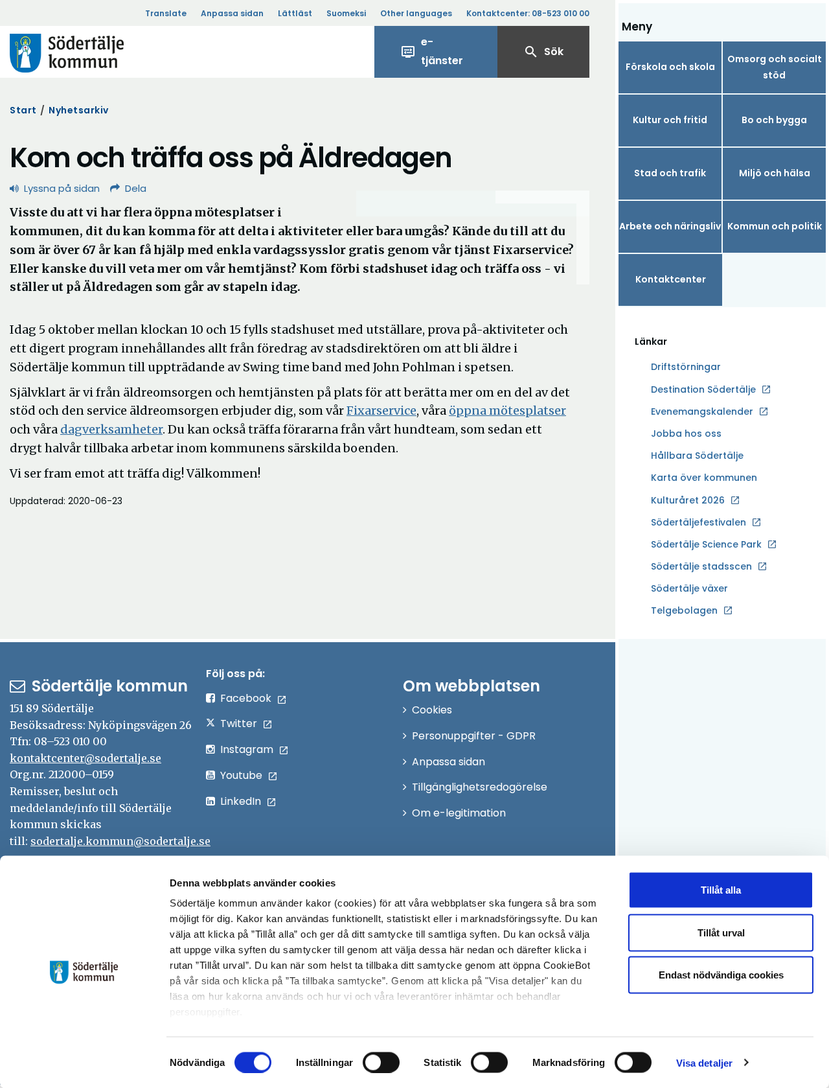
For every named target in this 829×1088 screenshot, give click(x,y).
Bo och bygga (774, 119)
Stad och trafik (670, 173)
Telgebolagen (684, 611)
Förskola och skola (670, 66)
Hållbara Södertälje (697, 455)
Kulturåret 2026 (688, 500)
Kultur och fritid (670, 119)
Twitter (238, 723)
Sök (543, 52)
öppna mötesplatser (507, 410)
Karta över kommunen (704, 477)
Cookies (432, 709)
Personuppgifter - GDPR (474, 735)
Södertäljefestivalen (698, 522)
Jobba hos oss (686, 434)
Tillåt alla (721, 890)
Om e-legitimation (459, 812)
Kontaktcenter (670, 279)
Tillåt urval (721, 932)
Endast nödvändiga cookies (721, 974)
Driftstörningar (686, 366)
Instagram (246, 749)
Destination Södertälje (703, 390)
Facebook (245, 698)
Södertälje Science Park (706, 545)
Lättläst (295, 13)
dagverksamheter (111, 429)
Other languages (416, 13)
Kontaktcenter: (527, 13)
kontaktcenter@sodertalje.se (85, 758)
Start (23, 110)
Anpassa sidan (232, 13)
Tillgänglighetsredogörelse (479, 787)
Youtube (241, 775)
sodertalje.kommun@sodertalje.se (120, 841)
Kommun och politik (774, 226)
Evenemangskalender (702, 411)
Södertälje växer (689, 588)
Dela (135, 188)
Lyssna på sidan (62, 188)
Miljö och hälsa (774, 173)
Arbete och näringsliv (670, 226)
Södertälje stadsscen (701, 566)
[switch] (381, 1062)
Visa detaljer (704, 1062)
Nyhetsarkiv (79, 110)
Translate (166, 13)
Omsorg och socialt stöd (774, 67)
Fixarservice (381, 410)
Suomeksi (346, 13)
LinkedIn (240, 801)
